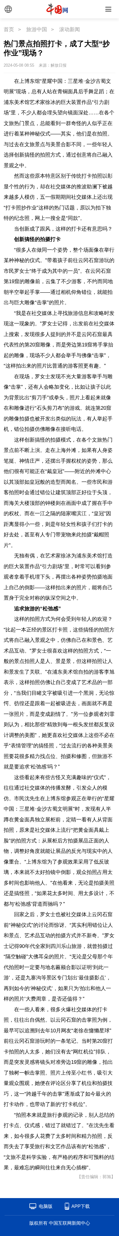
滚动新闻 (69, 29)
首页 (9, 29)
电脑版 (45, 1206)
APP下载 (80, 1206)
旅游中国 (36, 29)
